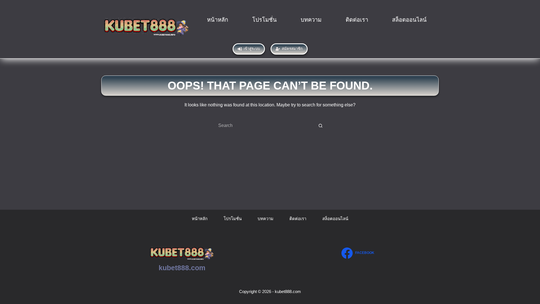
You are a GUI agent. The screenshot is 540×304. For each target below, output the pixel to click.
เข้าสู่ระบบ (252, 48)
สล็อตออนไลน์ (409, 20)
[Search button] (320, 125)
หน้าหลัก (217, 20)
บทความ (311, 20)
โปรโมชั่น (264, 20)
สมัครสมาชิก (292, 48)
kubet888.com (182, 268)
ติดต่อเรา (357, 20)
